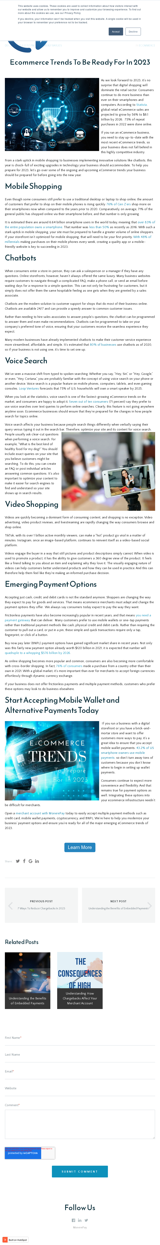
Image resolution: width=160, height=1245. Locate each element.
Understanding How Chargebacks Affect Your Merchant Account (80, 998)
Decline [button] (133, 31)
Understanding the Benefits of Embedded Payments (27, 1001)
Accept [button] (116, 31)
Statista (141, 105)
